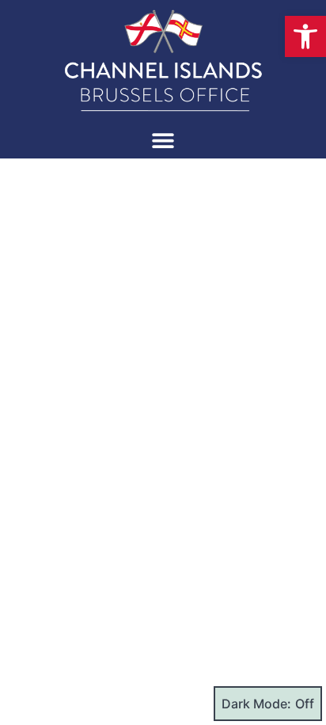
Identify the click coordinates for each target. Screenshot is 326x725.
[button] (305, 36)
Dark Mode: (256, 704)
